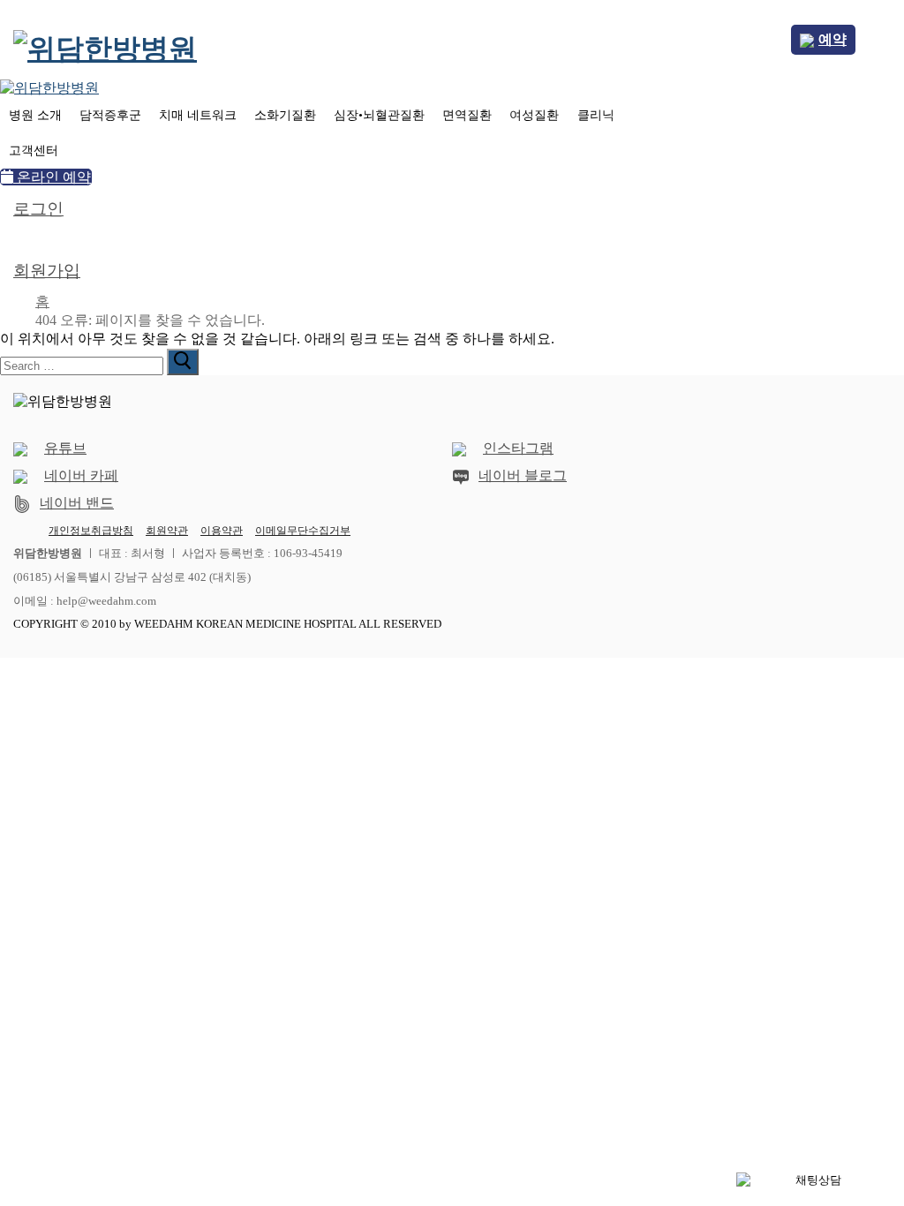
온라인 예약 (52, 177)
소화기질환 (285, 115)
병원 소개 (35, 115)
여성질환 (534, 115)
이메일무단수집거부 (302, 530)
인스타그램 (518, 448)
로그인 (38, 209)
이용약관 (221, 530)
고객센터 (33, 150)
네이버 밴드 (77, 502)
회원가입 (46, 270)
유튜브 (65, 448)
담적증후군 (110, 115)
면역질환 (467, 115)
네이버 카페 (81, 475)
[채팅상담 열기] (811, 1180)
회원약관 (167, 531)
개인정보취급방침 (91, 530)
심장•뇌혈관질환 (379, 115)
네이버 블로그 (522, 475)
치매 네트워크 (198, 115)
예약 (832, 39)
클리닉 (595, 115)
